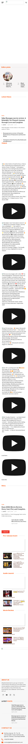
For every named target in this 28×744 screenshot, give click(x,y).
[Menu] (3, 2)
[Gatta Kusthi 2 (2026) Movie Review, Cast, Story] (6, 522)
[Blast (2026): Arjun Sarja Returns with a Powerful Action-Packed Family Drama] (22, 76)
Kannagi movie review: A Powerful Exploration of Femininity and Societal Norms (14, 134)
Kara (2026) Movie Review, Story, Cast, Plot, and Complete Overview (13, 509)
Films (4, 486)
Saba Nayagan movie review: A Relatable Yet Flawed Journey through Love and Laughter (14, 120)
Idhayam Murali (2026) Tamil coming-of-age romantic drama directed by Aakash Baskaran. (13, 41)
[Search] (26, 2)
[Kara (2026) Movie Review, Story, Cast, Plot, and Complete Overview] (14, 496)
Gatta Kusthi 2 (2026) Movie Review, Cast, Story (19, 520)
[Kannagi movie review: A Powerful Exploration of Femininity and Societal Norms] (6, 718)
